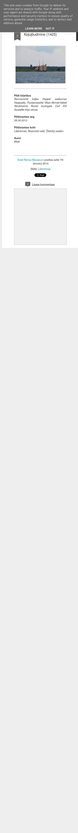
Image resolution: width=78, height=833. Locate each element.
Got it (50, 28)
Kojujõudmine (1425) (40, 34)
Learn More (33, 28)
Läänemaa (44, 169)
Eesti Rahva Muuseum (31, 160)
